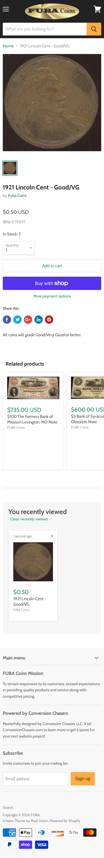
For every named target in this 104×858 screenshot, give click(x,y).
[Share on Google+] (28, 319)
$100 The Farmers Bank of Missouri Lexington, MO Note (32, 419)
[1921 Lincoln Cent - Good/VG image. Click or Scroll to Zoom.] (52, 105)
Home (8, 46)
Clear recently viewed (29, 519)
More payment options (52, 296)
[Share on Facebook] (7, 319)
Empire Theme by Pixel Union (25, 820)
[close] (52, 536)
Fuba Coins (17, 195)
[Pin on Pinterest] (49, 319)
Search (8, 807)
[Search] (94, 29)
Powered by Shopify (65, 820)
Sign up (82, 778)
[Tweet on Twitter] (17, 319)
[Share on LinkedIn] (38, 319)
